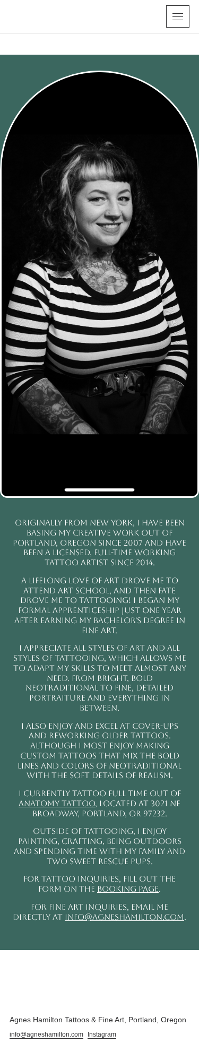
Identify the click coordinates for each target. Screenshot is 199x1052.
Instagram (102, 1034)
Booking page (128, 888)
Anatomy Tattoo (57, 803)
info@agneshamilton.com (124, 916)
